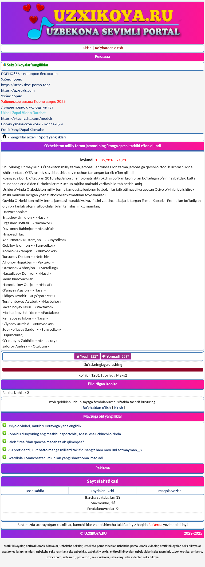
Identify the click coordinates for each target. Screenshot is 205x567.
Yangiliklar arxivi (23, 137)
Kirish (118, 408)
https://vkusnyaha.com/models (27, 119)
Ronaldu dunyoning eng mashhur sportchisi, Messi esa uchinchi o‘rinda (64, 434)
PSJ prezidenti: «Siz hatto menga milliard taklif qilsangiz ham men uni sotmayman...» (74, 450)
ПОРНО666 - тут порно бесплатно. (30, 74)
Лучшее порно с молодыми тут (27, 108)
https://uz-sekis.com (18, 91)
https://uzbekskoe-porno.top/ (25, 85)
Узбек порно (11, 80)
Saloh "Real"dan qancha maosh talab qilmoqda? (45, 442)
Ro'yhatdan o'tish (97, 408)
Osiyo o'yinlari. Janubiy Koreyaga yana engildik (44, 426)
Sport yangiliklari (52, 137)
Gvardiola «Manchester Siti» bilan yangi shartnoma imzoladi (55, 458)
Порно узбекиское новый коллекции (32, 124)
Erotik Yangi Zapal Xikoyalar (22, 130)
